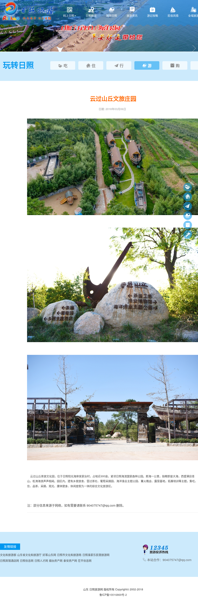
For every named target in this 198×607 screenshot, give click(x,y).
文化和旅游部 (8, 555)
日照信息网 (26, 560)
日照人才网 (41, 560)
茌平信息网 (84, 560)
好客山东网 (49, 555)
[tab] (62, 65)
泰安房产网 (70, 560)
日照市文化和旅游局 (69, 555)
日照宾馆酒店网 (9, 560)
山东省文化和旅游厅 (29, 555)
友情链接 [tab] (10, 546)
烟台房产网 (55, 560)
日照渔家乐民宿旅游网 (95, 555)
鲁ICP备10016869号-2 (113, 595)
